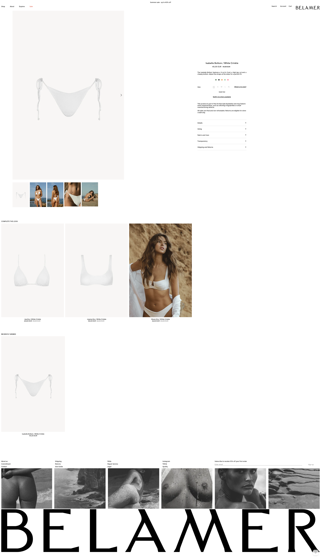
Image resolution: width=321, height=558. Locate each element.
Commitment (6, 464)
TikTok (165, 464)
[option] (68, 95)
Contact (4, 466)
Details (200, 123)
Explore (22, 6)
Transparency (202, 141)
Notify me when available (222, 97)
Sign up (311, 465)
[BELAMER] (308, 7)
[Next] (121, 95)
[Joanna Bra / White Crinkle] (96, 270)
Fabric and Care (203, 135)
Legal (109, 466)
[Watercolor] (228, 80)
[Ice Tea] (222, 80)
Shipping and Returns (205, 147)
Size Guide (59, 466)
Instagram (166, 461)
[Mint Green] (225, 80)
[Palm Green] (216, 80)
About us (4, 461)
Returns (58, 464)
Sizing (199, 129)
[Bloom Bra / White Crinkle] (160, 270)
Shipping (58, 461)
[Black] (219, 80)
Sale (31, 6)
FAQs (109, 461)
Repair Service (112, 464)
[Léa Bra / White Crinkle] (32, 270)
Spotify (165, 466)
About (12, 6)
